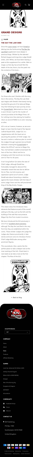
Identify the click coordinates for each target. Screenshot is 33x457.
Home (4, 343)
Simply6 (5, 379)
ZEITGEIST (6, 390)
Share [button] (6, 39)
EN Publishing (11, 451)
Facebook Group (10, 403)
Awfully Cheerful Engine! (10, 372)
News (4, 351)
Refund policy (18, 451)
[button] (3, 5)
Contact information (25, 453)
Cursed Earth (8, 109)
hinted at (26, 47)
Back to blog (17, 297)
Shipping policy (16, 453)
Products (5, 354)
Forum (8, 407)
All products (6, 393)
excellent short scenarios (17, 224)
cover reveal (12, 47)
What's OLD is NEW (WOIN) (11, 375)
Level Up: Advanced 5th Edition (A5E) (13, 368)
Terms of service (8, 453)
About (5, 347)
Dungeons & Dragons (9, 386)
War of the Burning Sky (9, 382)
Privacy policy (25, 451)
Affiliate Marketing (8, 358)
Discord (8, 411)
